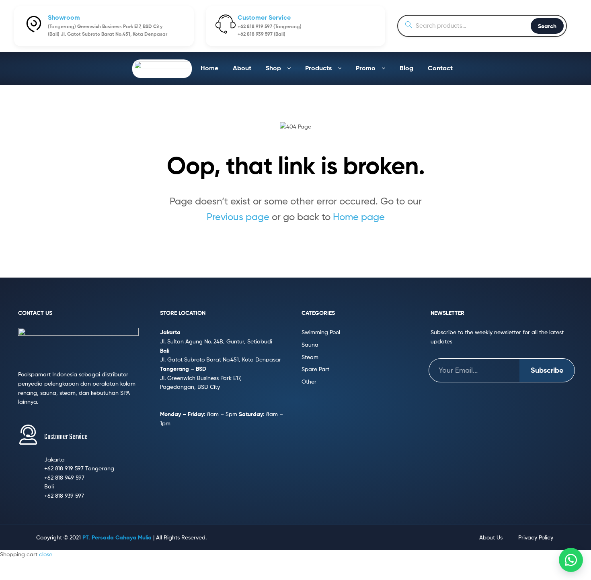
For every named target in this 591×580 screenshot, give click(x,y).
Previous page (238, 217)
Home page (359, 217)
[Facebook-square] (322, 537)
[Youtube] (306, 537)
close (45, 554)
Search (547, 26)
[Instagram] (338, 537)
